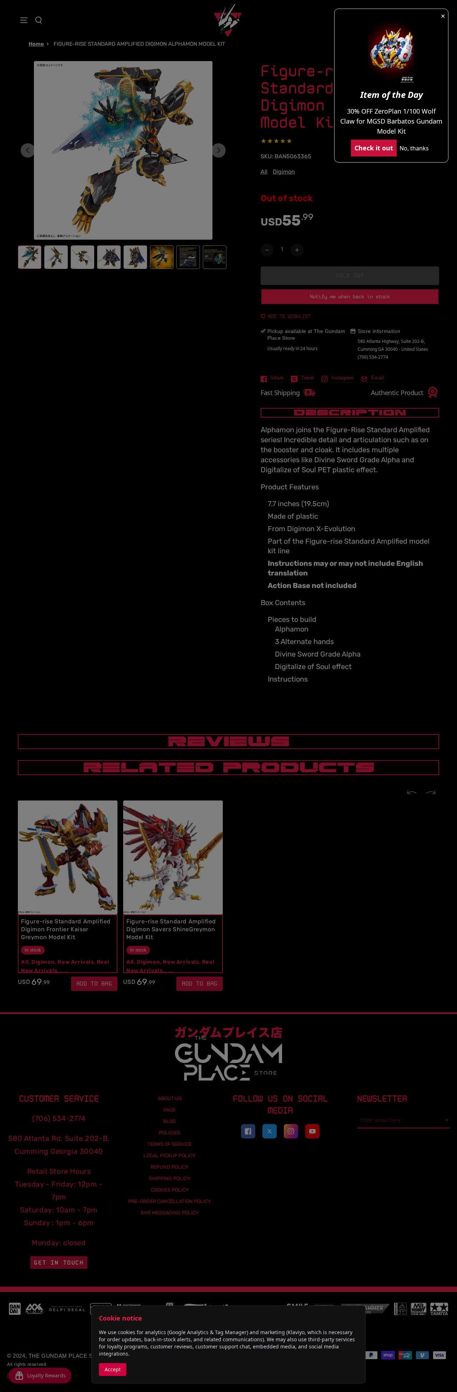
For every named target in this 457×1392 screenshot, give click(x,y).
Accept (113, 1369)
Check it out (374, 148)
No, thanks (414, 148)
